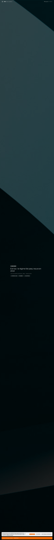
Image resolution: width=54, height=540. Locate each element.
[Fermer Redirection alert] (51, 538)
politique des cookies (10, 535)
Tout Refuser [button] (38, 534)
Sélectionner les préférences (46, 534)
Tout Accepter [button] (32, 534)
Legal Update (14, 266)
